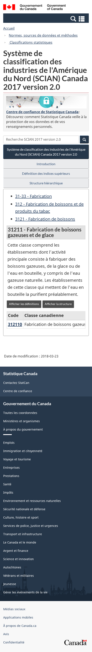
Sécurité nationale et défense (24, 509)
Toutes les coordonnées (20, 413)
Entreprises (11, 468)
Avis (6, 634)
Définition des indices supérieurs (46, 173)
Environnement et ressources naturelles (32, 501)
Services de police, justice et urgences (30, 526)
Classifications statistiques (30, 42)
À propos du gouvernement (23, 429)
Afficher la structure (58, 304)
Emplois (9, 443)
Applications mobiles (18, 617)
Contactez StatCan (16, 383)
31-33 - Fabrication (33, 196)
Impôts (8, 492)
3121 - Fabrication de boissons (45, 219)
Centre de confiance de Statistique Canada (42, 112)
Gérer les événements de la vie (25, 592)
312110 (15, 324)
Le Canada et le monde (19, 542)
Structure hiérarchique (46, 183)
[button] (46, 18)
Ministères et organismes (21, 421)
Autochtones (12, 567)
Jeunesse (9, 584)
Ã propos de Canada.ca (19, 626)
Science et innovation (18, 559)
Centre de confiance (17, 391)
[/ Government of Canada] (34, 7)
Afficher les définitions (24, 304)
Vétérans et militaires (18, 576)
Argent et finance (15, 551)
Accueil (9, 28)
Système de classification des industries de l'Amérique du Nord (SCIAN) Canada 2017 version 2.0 (46, 151)
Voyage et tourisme (17, 459)
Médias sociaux (14, 609)
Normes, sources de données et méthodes (43, 35)
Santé (7, 484)
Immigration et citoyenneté (22, 451)
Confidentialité (13, 642)
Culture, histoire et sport (21, 517)
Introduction (46, 164)
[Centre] (46, 102)
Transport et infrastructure (22, 534)
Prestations (11, 476)
